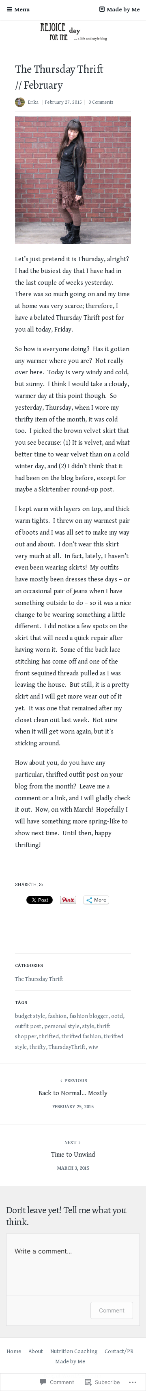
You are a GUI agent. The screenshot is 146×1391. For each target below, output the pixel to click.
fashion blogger (88, 1016)
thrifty (38, 1047)
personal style (61, 1026)
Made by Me (70, 1361)
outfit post (28, 1026)
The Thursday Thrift (39, 979)
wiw (93, 1047)
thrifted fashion (81, 1036)
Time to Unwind (73, 1155)
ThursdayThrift (67, 1047)
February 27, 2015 (63, 102)
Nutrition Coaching (73, 1351)
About (35, 1351)
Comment (112, 1310)
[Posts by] (21, 103)
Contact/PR (119, 1351)
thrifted (49, 1036)
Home (13, 1351)
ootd (117, 1016)
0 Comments (100, 102)
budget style (30, 1016)
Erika (33, 102)
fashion (57, 1016)
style (88, 1026)
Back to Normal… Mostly (73, 1093)
